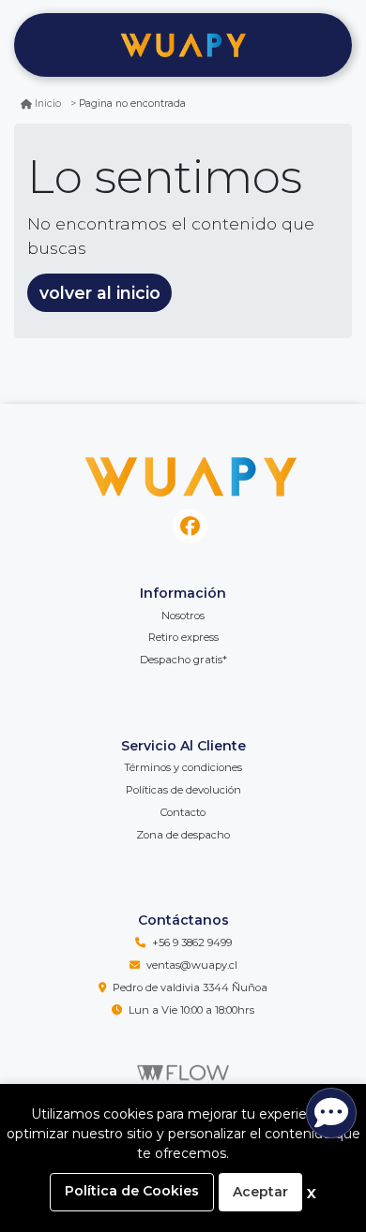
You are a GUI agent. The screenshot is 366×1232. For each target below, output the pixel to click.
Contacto (183, 812)
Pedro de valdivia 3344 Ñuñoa (190, 987)
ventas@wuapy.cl (191, 965)
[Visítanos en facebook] (190, 526)
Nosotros (183, 615)
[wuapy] (183, 45)
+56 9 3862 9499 (192, 942)
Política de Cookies (132, 1190)
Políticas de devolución (183, 789)
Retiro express (183, 637)
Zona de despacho (183, 834)
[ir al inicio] (190, 473)
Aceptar (260, 1191)
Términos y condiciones (183, 767)
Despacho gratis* (183, 659)
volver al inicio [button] (99, 293)
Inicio (48, 103)
